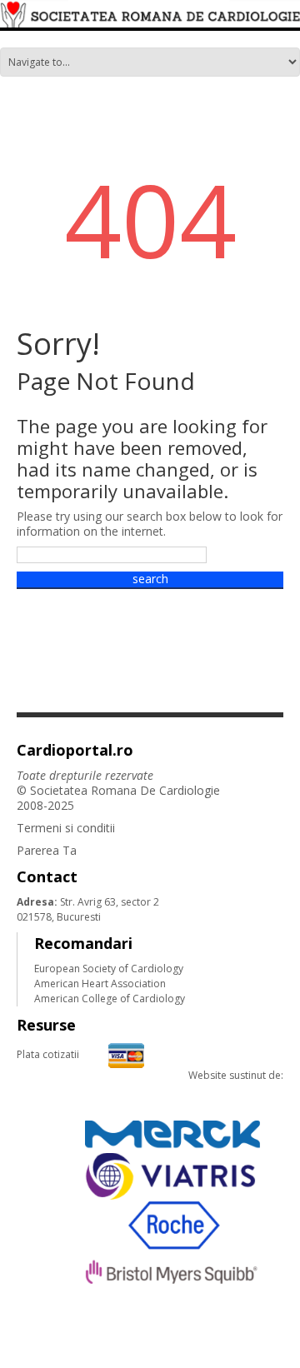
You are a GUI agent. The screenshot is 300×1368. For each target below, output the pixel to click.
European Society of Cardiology (108, 968)
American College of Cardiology (109, 998)
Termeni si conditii (66, 828)
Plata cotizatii (48, 1054)
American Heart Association (100, 983)
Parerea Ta (47, 850)
